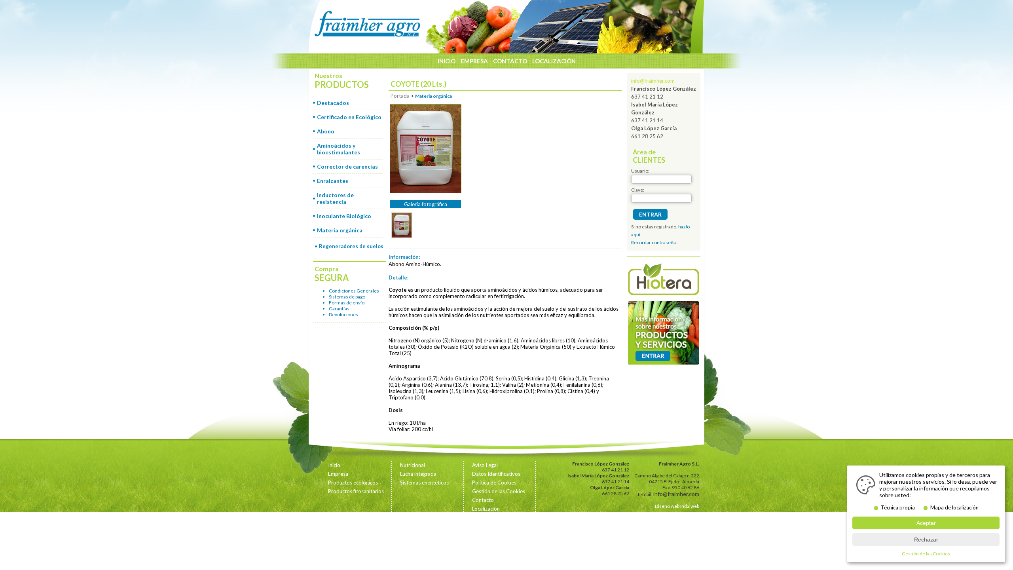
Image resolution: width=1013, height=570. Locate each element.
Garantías (339, 309)
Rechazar (926, 539)
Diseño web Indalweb (677, 506)
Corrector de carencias (347, 166)
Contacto (483, 500)
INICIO (446, 61)
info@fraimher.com (653, 81)
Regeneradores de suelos (351, 246)
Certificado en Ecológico (349, 117)
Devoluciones (343, 314)
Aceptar (926, 523)
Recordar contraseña (653, 242)
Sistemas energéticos (424, 482)
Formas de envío (346, 303)
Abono (325, 131)
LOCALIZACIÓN (554, 61)
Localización (486, 508)
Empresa (338, 474)
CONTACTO (510, 61)
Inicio (334, 465)
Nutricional (412, 465)
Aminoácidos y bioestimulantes (338, 149)
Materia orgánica (339, 230)
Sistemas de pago (347, 297)
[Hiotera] (663, 280)
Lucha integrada (418, 474)
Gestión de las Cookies (498, 491)
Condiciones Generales (354, 291)
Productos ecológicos (353, 482)
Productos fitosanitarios (356, 491)
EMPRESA (474, 61)
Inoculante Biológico (344, 216)
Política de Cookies (494, 482)
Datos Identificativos (496, 474)
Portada (400, 96)
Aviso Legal (485, 465)
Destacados (333, 102)
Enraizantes (332, 180)
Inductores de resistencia (335, 198)
